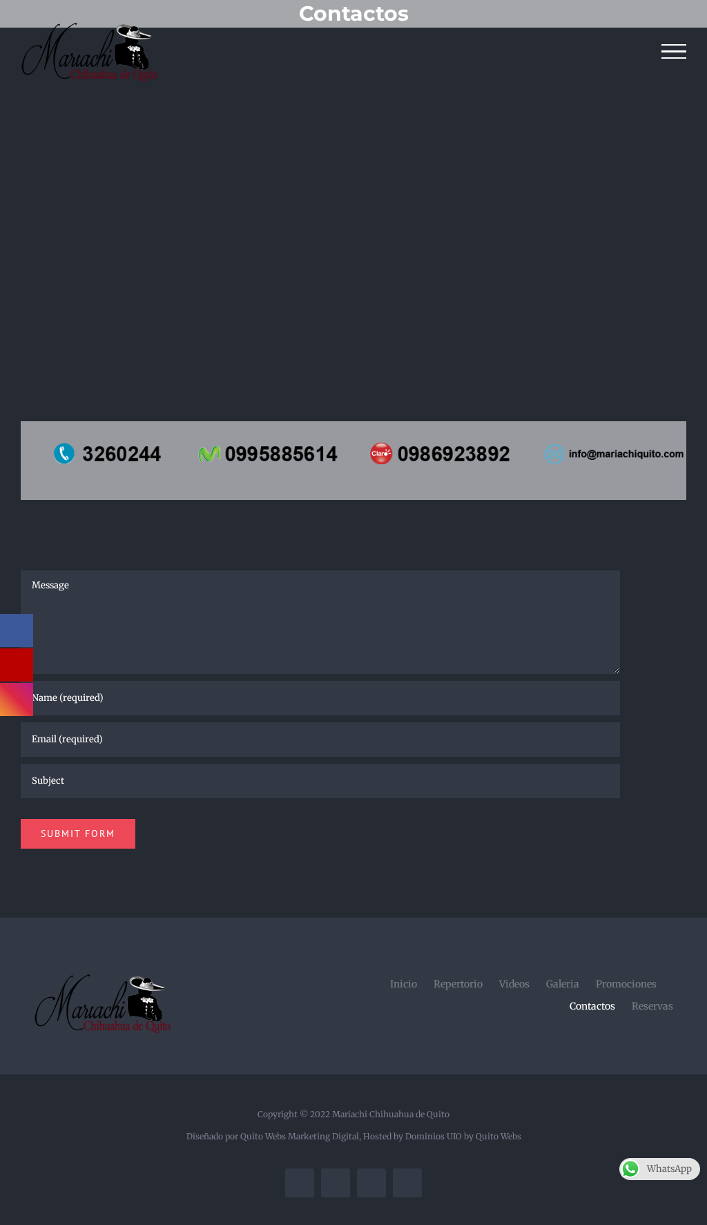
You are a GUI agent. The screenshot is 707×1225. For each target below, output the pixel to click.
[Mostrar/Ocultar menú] (674, 51)
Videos (514, 984)
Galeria (562, 984)
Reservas (652, 1006)
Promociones (626, 984)
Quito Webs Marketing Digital (299, 1136)
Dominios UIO (434, 1136)
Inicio (403, 984)
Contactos (592, 1006)
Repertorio (458, 984)
